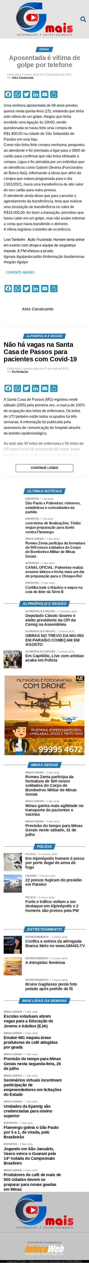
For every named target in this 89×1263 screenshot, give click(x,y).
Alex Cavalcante (23, 77)
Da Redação (20, 371)
